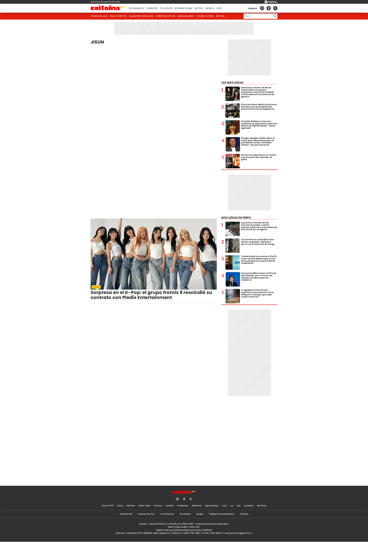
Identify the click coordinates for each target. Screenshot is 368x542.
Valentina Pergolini (141, 16)
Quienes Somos (146, 514)
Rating (220, 16)
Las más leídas (232, 83)
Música (210, 8)
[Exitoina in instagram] (262, 8)
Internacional (183, 8)
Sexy (219, 8)
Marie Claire (144, 505)
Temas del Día (99, 16)
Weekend (196, 505)
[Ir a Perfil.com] (270, 2)
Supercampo (211, 505)
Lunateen (249, 505)
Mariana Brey (186, 16)
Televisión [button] (166, 8)
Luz (231, 505)
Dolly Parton (118, 16)
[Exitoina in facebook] (269, 8)
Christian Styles (166, 16)
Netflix (199, 8)
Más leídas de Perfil (236, 218)
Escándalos (136, 8)
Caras (120, 505)
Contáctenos (167, 514)
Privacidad (185, 514)
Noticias (130, 505)
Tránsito (244, 514)
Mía (238, 505)
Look (224, 505)
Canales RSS (126, 514)
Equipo (200, 514)
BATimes (261, 505)
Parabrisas (182, 505)
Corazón (151, 8)
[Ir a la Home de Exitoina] (108, 8)
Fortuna (158, 505)
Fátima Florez (205, 16)
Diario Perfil (107, 505)
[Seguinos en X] (275, 8)
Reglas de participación (221, 514)
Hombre (169, 505)
